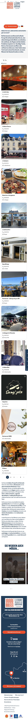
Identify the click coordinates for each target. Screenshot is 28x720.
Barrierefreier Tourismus (12, 699)
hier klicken (18, 646)
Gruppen (22, 1)
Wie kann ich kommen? (14, 686)
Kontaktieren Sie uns (14, 632)
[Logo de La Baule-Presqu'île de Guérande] (14, 603)
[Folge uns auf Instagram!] (14, 656)
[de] (22, 26)
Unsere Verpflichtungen (11, 697)
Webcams (25, 361)
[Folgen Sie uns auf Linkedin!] (16, 656)
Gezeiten (24, 357)
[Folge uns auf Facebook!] (11, 656)
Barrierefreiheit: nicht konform (9, 711)
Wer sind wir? (19, 695)
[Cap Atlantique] (20, 716)
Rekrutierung (8, 695)
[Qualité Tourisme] (11, 716)
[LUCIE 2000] (6, 716)
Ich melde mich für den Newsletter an (14, 615)
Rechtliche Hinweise (7, 707)
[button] (22, 26)
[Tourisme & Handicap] (16, 716)
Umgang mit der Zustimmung (9, 709)
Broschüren (24, 369)
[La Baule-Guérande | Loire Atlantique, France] (13, 5)
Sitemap (13, 707)
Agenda (24, 365)
